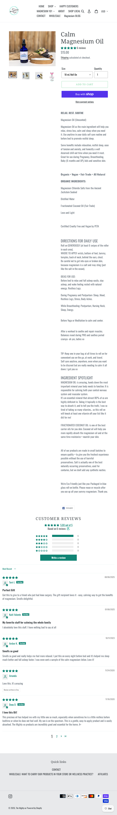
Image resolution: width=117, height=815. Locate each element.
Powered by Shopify (34, 808)
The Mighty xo (21, 808)
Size (63, 68)
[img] (10, 577)
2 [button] (56, 736)
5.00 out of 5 (66, 525)
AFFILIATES (103, 774)
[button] (69, 48)
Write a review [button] (58, 557)
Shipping (65, 57)
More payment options (85, 101)
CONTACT (56, 769)
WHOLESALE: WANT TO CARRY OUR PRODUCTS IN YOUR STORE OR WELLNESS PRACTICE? (51, 774)
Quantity (98, 68)
